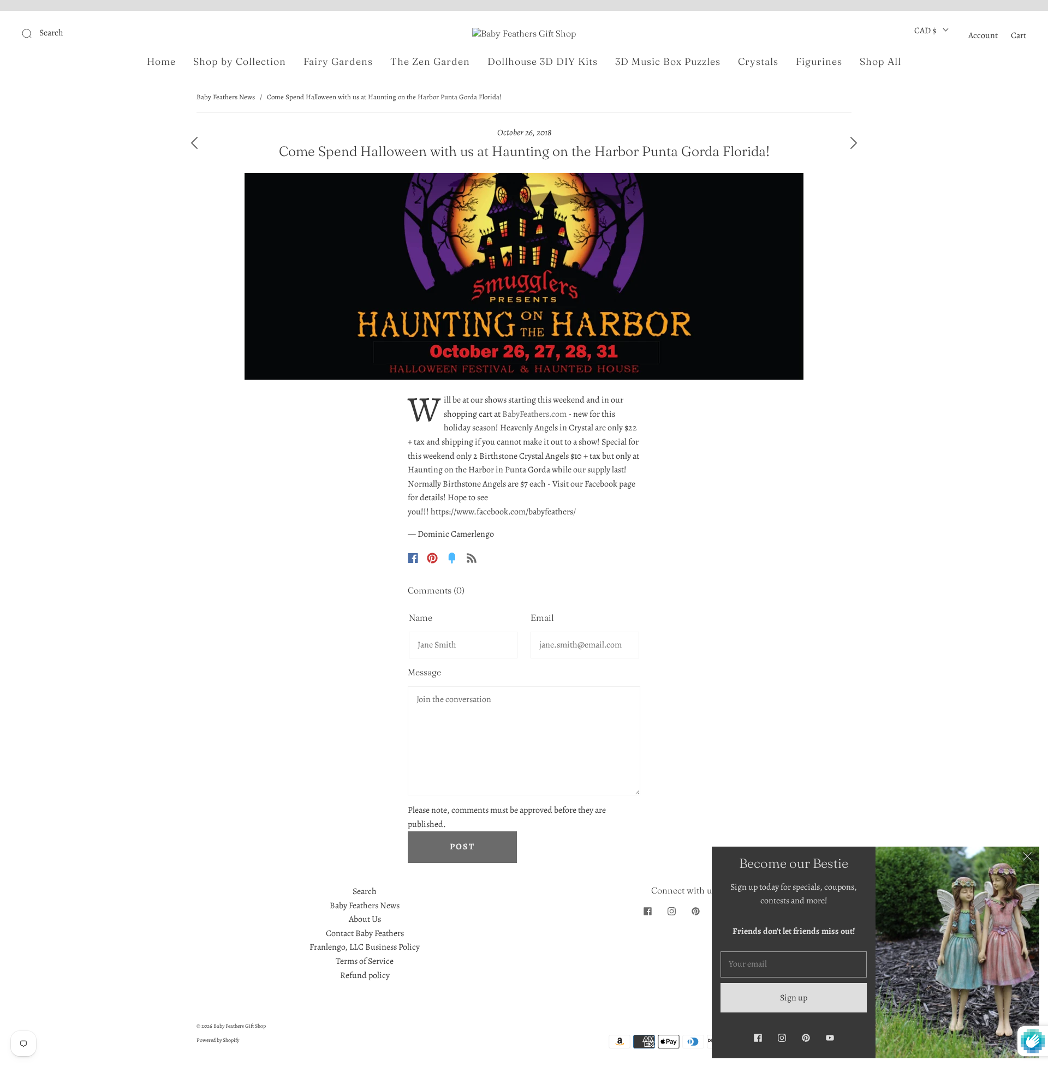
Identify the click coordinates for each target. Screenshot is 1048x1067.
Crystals (758, 62)
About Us (365, 919)
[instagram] (671, 911)
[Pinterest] (432, 558)
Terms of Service (365, 961)
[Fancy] (452, 558)
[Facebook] (412, 558)
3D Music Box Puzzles (667, 62)
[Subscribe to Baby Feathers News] (471, 558)
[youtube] (830, 1038)
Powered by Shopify (217, 1040)
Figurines (819, 62)
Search (365, 891)
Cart (1018, 35)
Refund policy (365, 975)
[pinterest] (695, 911)
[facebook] (647, 911)
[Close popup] (1027, 859)
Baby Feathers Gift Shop (239, 1025)
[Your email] (793, 964)
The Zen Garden (430, 62)
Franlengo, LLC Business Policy (364, 947)
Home (161, 62)
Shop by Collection (239, 62)
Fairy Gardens (338, 62)
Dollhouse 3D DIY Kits (542, 62)
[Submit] (100, 33)
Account (983, 35)
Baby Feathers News (225, 96)
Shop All (880, 62)
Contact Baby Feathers (365, 933)
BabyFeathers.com (534, 414)
